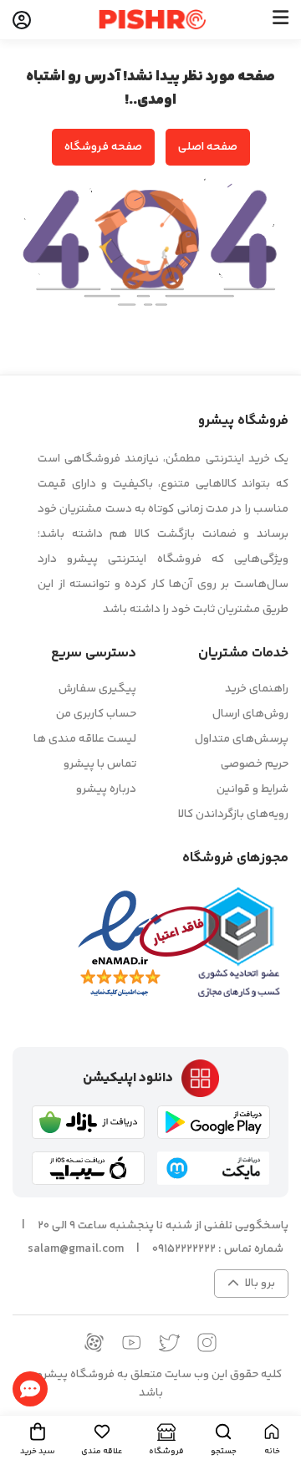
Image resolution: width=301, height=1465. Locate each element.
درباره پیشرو (106, 789)
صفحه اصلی (207, 147)
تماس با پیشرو (100, 764)
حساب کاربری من (96, 714)
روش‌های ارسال (250, 714)
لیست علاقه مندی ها (84, 739)
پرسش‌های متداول (241, 739)
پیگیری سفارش (97, 689)
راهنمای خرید (256, 689)
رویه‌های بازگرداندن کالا (233, 814)
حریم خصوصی (254, 764)
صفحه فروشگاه (103, 147)
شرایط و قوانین (252, 789)
